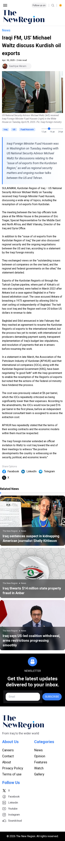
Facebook (13, 471)
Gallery (39, 774)
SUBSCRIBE (52, 696)
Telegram (49, 471)
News (6, 30)
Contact (8, 756)
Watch (39, 768)
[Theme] (60, 5)
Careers (8, 750)
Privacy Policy (12, 768)
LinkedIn (31, 471)
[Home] (32, 17)
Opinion (39, 756)
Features (40, 762)
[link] (32, 521)
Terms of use (12, 774)
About (6, 762)
